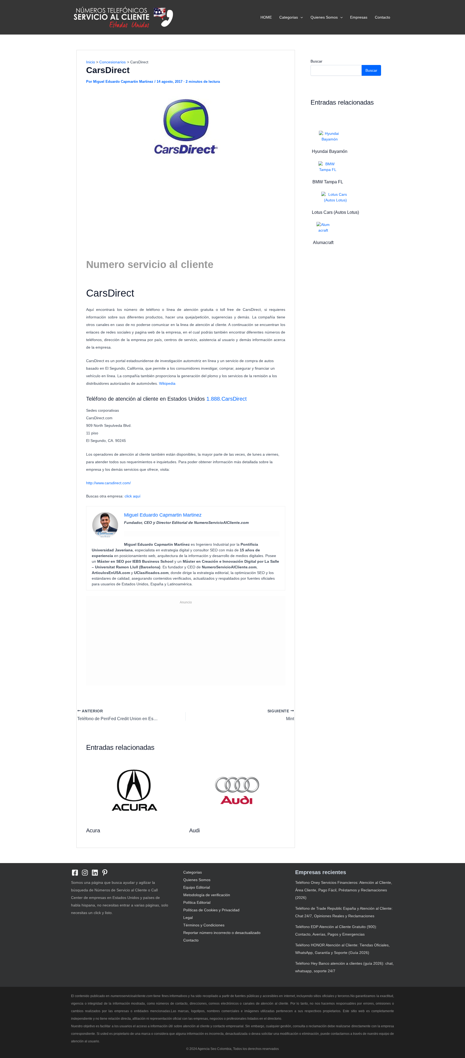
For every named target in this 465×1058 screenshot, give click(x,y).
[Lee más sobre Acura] (134, 790)
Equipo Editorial (196, 887)
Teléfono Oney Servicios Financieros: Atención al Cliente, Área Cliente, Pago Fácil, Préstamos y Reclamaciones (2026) (343, 890)
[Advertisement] (185, 205)
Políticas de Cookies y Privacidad (211, 910)
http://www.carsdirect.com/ (108, 483)
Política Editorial (196, 902)
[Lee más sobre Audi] (237, 790)
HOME (266, 17)
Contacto (382, 17)
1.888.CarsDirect (226, 399)
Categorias (288, 17)
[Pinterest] (104, 872)
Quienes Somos (324, 17)
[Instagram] (85, 872)
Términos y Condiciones (203, 925)
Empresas (358, 17)
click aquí (133, 496)
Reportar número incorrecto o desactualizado (221, 932)
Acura (93, 830)
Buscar (316, 61)
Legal (188, 917)
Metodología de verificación (206, 895)
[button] (300, 17)
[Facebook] (75, 872)
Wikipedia (167, 383)
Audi (194, 830)
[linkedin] (94, 872)
